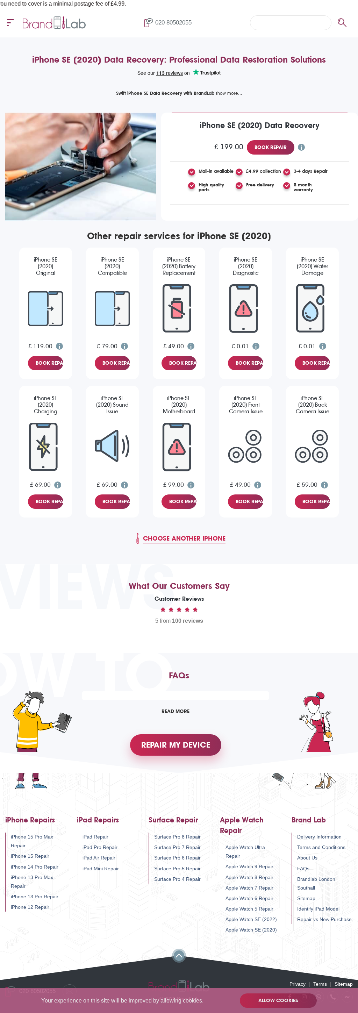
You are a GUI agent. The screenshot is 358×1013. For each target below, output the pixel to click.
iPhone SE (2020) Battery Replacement (178, 266)
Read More (175, 711)
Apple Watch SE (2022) (251, 919)
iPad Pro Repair (100, 847)
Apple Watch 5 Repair (249, 909)
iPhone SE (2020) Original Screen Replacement (45, 266)
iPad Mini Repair (101, 868)
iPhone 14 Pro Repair (34, 867)
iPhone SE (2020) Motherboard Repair (179, 405)
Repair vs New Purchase (324, 919)
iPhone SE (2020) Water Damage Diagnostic (312, 266)
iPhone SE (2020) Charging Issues (45, 405)
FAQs (303, 868)
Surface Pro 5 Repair (177, 868)
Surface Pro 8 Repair (177, 837)
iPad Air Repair (99, 858)
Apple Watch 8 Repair (249, 877)
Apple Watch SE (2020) (251, 930)
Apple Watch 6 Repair (249, 898)
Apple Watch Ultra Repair (245, 851)
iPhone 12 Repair (30, 907)
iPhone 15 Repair (30, 856)
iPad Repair (95, 837)
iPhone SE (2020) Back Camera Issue (312, 405)
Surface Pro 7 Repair (177, 847)
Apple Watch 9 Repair (249, 866)
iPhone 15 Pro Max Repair (32, 841)
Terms (320, 984)
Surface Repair (173, 820)
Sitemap (306, 898)
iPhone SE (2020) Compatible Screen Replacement (112, 266)
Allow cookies (278, 1000)
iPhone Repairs (30, 820)
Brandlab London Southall (316, 883)
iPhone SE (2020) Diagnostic (246, 266)
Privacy (297, 984)
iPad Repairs (98, 820)
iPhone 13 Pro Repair (34, 896)
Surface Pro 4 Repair (177, 879)
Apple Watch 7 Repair (249, 888)
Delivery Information (319, 837)
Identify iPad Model (318, 909)
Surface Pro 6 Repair (177, 858)
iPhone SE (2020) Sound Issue (112, 405)
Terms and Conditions (321, 847)
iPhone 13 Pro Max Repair (32, 882)
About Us (307, 858)
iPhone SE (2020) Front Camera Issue (246, 405)
